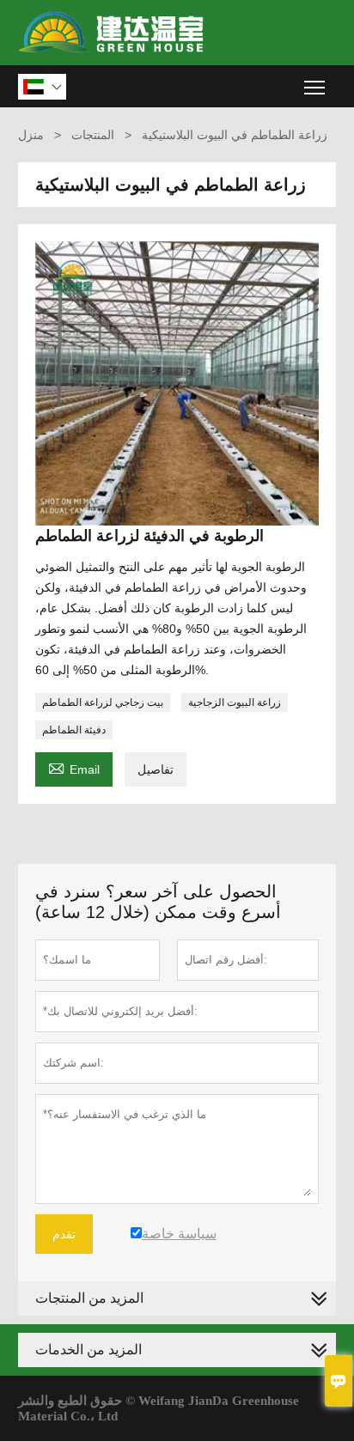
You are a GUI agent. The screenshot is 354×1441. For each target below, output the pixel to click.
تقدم (64, 1234)
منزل (31, 135)
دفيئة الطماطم (74, 730)
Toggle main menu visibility (314, 86)
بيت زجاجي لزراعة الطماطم (102, 702)
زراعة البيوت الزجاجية (234, 702)
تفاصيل (155, 769)
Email (74, 767)
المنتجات (92, 135)
